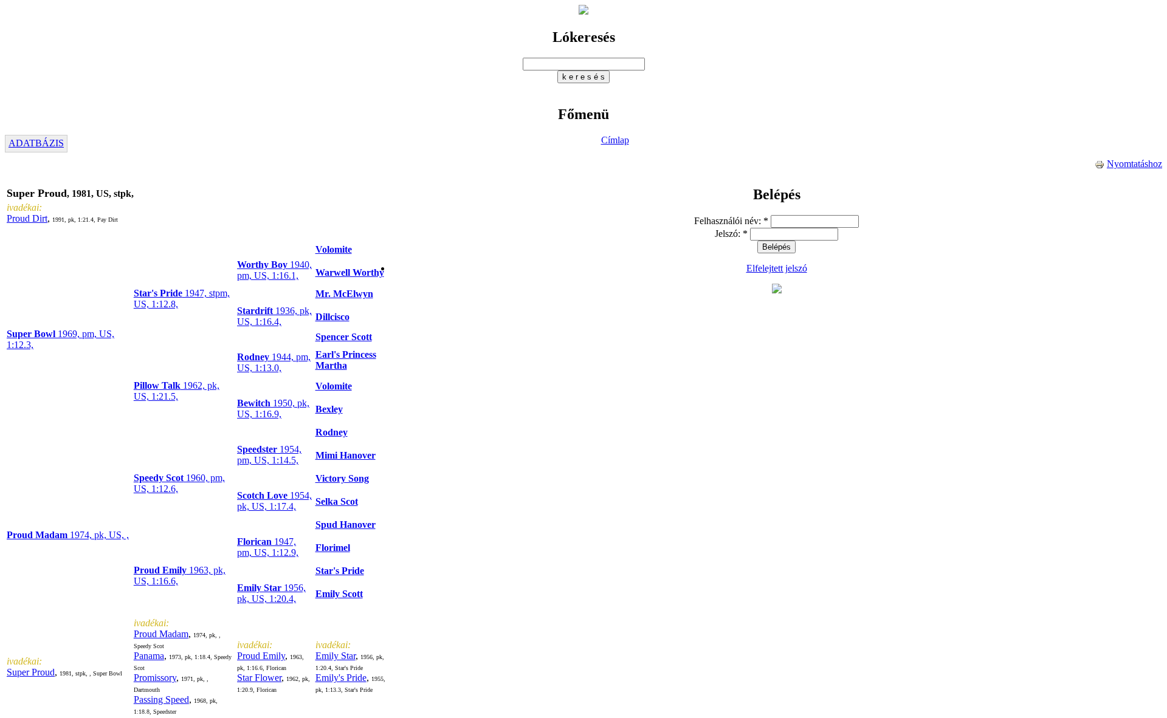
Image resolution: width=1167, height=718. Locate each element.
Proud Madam (161, 634)
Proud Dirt (27, 218)
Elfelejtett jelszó (776, 268)
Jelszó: (731, 233)
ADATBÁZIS (36, 143)
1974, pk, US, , (68, 535)
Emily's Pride (341, 677)
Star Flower (259, 677)
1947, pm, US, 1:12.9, (267, 547)
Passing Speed (161, 699)
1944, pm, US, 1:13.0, (274, 362)
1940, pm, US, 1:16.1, (274, 270)
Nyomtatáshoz (1134, 164)
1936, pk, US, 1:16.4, (274, 316)
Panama (149, 656)
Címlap (615, 140)
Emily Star (335, 656)
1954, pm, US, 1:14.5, (269, 454)
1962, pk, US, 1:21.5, (176, 391)
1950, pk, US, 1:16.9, (273, 408)
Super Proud (31, 672)
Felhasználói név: (731, 221)
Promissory (155, 677)
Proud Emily (261, 656)
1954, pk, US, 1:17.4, (274, 500)
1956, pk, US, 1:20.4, (271, 593)
